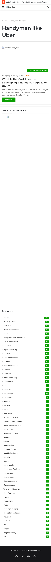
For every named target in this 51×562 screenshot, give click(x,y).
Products (7, 389)
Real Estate (8, 397)
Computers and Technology (14, 338)
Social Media (8, 465)
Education (7, 346)
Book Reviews (9, 493)
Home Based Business (12, 425)
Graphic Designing (10, 453)
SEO (5, 385)
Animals (6, 457)
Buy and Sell (8, 429)
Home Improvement (11, 330)
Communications (10, 481)
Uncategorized (9, 485)
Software (7, 374)
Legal (5, 409)
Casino (6, 461)
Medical (6, 405)
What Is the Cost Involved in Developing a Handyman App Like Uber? (24, 83)
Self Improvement (10, 509)
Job (4, 537)
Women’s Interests (10, 417)
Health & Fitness (9, 322)
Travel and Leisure (10, 342)
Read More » (9, 100)
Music (5, 505)
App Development (10, 358)
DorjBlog (7, 76)
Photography (8, 473)
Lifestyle (6, 354)
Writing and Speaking (11, 489)
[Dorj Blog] (10, 7)
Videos (6, 529)
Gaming (6, 401)
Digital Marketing (10, 350)
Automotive (8, 382)
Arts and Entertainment (12, 421)
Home (6, 21)
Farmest (6, 521)
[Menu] (3, 8)
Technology (8, 393)
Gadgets (6, 437)
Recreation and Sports (12, 513)
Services (6, 334)
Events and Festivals (11, 469)
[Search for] (48, 8)
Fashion (6, 362)
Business (7, 318)
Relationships (8, 477)
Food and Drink (9, 413)
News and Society (10, 433)
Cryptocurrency (9, 533)
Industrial (7, 517)
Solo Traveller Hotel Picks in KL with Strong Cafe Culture (28, 2)
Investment (8, 501)
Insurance (7, 497)
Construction (8, 445)
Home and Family (10, 378)
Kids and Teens (9, 449)
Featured (7, 326)
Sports (6, 441)
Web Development (10, 366)
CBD (5, 525)
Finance (6, 370)
